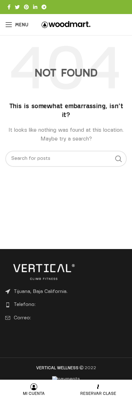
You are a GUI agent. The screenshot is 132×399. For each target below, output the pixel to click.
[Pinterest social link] (26, 7)
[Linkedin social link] (35, 7)
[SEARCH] (119, 159)
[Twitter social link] (17, 7)
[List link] (66, 304)
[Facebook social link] (9, 7)
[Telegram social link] (44, 7)
